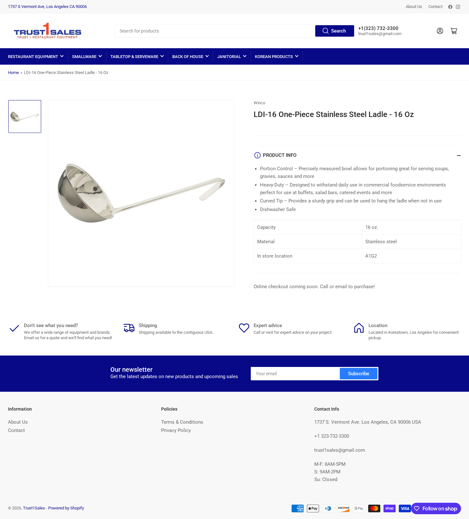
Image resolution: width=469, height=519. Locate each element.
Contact (435, 6)
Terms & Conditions (182, 422)
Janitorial (229, 56)
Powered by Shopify (66, 508)
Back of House (187, 56)
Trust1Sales (34, 508)
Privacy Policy (176, 430)
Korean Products (274, 56)
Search (338, 31)
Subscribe (358, 373)
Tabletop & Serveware (134, 56)
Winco (259, 102)
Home (13, 72)
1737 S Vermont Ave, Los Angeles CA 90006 (47, 6)
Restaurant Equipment (33, 56)
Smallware (84, 56)
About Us (414, 6)
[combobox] (235, 31)
